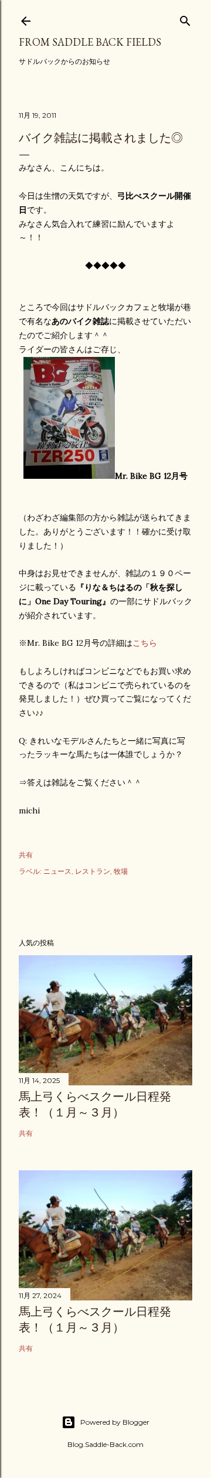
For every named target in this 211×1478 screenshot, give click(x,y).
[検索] (185, 18)
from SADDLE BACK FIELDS (90, 42)
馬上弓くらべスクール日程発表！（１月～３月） (95, 1104)
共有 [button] (26, 854)
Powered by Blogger (114, 1422)
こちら (144, 643)
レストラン (92, 871)
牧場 (121, 871)
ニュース (57, 871)
